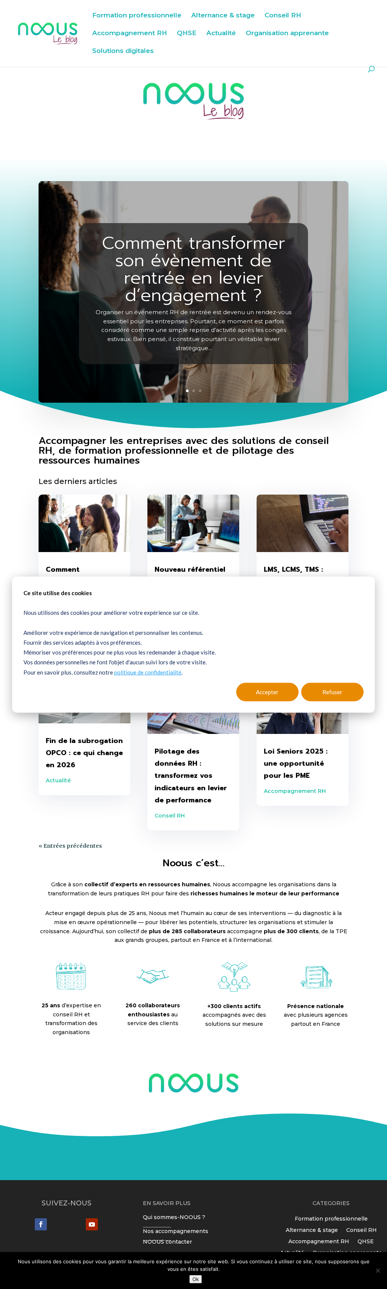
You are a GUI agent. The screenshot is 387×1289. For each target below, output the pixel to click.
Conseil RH (283, 15)
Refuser (332, 692)
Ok (195, 1279)
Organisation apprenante (287, 33)
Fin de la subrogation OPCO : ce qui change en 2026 (84, 753)
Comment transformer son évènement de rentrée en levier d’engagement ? (193, 269)
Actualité (221, 33)
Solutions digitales (123, 51)
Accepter (267, 692)
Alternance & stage (223, 15)
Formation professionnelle (136, 15)
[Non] (377, 1270)
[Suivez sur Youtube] (92, 1224)
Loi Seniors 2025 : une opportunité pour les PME (296, 763)
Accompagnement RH (129, 33)
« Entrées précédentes (70, 845)
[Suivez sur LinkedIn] (41, 1224)
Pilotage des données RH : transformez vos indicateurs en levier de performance (191, 776)
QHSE (187, 33)
